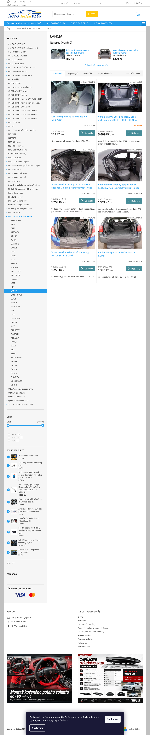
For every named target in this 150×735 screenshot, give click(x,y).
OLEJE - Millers (14, 169)
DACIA (13, 240)
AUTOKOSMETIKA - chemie (20, 87)
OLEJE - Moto (14, 181)
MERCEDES (15, 306)
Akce (15, 434)
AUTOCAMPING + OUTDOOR (20, 75)
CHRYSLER (15, 275)
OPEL (13, 326)
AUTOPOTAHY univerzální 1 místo (22, 110)
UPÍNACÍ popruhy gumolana (20, 208)
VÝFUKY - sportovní (16, 392)
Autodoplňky (13, 79)
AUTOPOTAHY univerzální (19, 106)
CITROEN (15, 232)
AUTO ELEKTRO (15, 59)
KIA (12, 287)
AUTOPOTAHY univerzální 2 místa (22, 114)
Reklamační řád (84, 635)
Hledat (91, 14)
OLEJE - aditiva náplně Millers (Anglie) (24, 165)
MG (12, 310)
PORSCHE (15, 334)
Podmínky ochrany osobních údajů (93, 628)
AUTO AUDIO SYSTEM (17, 55)
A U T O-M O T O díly (17, 51)
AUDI (13, 224)
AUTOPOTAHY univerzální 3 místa (22, 118)
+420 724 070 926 (18, 621)
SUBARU (14, 361)
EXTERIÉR (12, 134)
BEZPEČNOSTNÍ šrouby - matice (22, 130)
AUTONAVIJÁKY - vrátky (18, 91)
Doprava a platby (85, 639)
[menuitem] (24, 23)
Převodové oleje (15, 193)
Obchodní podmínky (87, 624)
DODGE (14, 247)
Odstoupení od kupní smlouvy (91, 631)
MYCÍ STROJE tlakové (17, 149)
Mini (13, 314)
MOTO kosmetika (16, 145)
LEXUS (13, 298)
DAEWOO (15, 243)
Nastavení (37, 728)
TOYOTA (15, 377)
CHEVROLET (16, 271)
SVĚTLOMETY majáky (17, 200)
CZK (127, 3)
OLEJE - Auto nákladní (17, 173)
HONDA (14, 263)
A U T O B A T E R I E (16, 44)
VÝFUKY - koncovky (16, 396)
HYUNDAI (14, 267)
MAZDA (14, 302)
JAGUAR (14, 279)
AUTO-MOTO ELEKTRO (18, 71)
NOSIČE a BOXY (14, 157)
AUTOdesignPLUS (19, 626)
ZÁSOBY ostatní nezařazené (20, 404)
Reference (82, 643)
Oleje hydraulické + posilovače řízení (24, 185)
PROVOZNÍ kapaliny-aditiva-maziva (23, 189)
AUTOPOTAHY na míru (17, 95)
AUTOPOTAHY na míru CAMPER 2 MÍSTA (25, 99)
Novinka (17, 437)
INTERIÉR (12, 138)
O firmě (64, 3)
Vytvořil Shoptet (136, 729)
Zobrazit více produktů (95, 65)
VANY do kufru (14, 212)
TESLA (14, 373)
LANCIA (14, 291)
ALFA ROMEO (16, 220)
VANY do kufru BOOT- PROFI (20, 216)
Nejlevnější (72, 73)
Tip (15, 440)
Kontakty (78, 3)
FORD (13, 255)
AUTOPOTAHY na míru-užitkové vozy (24, 102)
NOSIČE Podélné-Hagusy (18, 161)
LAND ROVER (16, 295)
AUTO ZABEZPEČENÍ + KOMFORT (22, 67)
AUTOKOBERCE (15, 83)
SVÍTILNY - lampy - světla (18, 204)
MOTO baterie (14, 142)
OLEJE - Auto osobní (17, 177)
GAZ (13, 259)
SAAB (13, 345)
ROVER (14, 341)
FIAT (13, 251)
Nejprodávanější (105, 73)
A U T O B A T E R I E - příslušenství (23, 48)
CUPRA (14, 236)
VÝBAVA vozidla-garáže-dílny (20, 389)
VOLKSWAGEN (17, 381)
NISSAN (14, 322)
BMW (13, 228)
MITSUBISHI (16, 318)
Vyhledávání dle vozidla (18, 400)
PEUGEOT (15, 330)
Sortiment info (84, 646)
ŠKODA (14, 369)
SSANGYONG (16, 357)
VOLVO (14, 385)
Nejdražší (87, 73)
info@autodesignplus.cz (21, 617)
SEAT (13, 349)
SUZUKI (14, 365)
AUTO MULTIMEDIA (16, 63)
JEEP (13, 283)
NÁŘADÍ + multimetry (17, 153)
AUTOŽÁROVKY (15, 122)
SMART (14, 353)
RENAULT (15, 338)
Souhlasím (112, 719)
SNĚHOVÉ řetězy (15, 197)
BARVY (11, 126)
